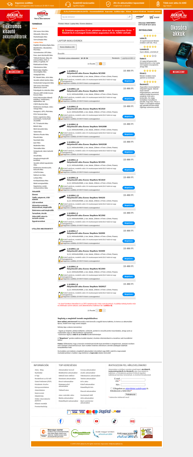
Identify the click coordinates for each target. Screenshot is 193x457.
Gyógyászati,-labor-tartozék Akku (43, 152)
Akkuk (34, 28)
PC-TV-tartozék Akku (40, 123)
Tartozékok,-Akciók (39, 213)
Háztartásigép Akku (40, 37)
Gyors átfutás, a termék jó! (149, 50)
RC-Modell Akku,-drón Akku (43, 77)
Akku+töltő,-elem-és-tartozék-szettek (40, 217)
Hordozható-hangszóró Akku (43, 83)
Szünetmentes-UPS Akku (42, 52)
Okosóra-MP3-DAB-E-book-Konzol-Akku (43, 94)
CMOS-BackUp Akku (40, 104)
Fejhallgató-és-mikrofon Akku (43, 90)
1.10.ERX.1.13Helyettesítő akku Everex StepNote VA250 (85, 90)
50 (87, 58)
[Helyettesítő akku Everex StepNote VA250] (62, 94)
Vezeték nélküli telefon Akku (43, 80)
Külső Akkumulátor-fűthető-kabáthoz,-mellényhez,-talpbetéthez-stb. (43, 99)
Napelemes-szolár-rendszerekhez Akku (40, 187)
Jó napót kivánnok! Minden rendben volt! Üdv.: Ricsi (149, 40)
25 (84, 58)
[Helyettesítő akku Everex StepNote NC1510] (62, 112)
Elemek (35, 195)
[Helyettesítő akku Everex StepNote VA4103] (62, 200)
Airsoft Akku (37, 156)
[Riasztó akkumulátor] (91, 389)
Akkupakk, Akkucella (40, 34)
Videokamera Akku (40, 67)
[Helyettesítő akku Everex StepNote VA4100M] (62, 129)
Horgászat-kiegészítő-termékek (41, 159)
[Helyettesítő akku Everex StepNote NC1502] (62, 218)
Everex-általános (86, 24)
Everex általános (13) (67, 47)
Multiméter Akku (39, 146)
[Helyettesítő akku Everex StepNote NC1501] (62, 165)
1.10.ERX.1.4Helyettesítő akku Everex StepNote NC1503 (86, 268)
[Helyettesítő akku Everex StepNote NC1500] (62, 76)
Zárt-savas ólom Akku (41, 31)
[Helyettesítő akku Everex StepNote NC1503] (62, 272)
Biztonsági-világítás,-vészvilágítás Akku (40, 71)
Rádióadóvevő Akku (40, 64)
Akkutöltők (36, 191)
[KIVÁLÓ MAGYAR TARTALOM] (103, 438)
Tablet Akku (37, 132)
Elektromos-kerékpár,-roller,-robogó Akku (43, 108)
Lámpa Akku (37, 178)
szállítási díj (107, 306)
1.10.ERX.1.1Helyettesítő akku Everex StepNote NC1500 (86, 72)
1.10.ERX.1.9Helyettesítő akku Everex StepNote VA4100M (87, 125)
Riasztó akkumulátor (88, 391)
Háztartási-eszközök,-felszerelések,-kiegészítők (42, 206)
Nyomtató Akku (38, 140)
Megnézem (129, 81)
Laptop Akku (38, 42)
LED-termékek (37, 202)
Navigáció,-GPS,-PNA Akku (43, 111)
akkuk (82, 444)
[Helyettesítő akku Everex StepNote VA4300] (62, 254)
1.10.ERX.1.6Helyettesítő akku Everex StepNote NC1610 (86, 179)
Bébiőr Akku (37, 126)
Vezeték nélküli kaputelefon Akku (43, 164)
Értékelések (145, 30)
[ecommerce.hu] (54, 438)
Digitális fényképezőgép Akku (43, 45)
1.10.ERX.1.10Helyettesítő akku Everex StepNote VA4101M (87, 143)
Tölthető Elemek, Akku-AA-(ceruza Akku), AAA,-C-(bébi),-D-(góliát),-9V (42, 60)
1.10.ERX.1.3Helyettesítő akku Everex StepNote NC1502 (86, 214)
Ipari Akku (36, 143)
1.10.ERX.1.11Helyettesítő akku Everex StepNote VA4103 (86, 196)
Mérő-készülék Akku (40, 129)
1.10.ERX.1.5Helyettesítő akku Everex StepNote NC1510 (86, 108)
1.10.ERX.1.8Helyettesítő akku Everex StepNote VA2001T (86, 285)
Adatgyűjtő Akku (39, 75)
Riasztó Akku (38, 137)
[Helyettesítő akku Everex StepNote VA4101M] (62, 147)
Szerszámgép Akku (40, 40)
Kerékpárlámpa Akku (40, 181)
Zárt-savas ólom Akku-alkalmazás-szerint (41, 86)
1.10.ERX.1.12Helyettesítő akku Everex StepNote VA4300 (86, 250)
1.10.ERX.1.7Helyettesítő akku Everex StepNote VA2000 (86, 232)
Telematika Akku (39, 148)
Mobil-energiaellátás (40, 183)
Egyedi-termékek (38, 221)
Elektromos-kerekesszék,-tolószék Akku (42, 169)
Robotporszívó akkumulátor (64, 385)
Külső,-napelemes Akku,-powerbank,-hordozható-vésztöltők (42, 119)
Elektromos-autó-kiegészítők (43, 210)
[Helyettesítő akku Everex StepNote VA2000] (62, 236)
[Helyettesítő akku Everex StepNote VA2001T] (62, 289)
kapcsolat (94, 353)
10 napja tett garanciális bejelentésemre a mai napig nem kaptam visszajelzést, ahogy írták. (150, 63)
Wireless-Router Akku (41, 134)
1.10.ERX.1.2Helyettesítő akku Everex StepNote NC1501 (86, 161)
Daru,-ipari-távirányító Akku (43, 55)
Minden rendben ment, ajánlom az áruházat (148, 75)
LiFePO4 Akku (38, 172)
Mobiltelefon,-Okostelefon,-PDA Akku (43, 49)
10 (82, 58)
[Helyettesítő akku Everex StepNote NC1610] (62, 183)
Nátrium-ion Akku (39, 175)
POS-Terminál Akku (40, 114)
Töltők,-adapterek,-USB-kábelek (41, 198)
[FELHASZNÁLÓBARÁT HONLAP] (81, 438)
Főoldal (61, 24)
